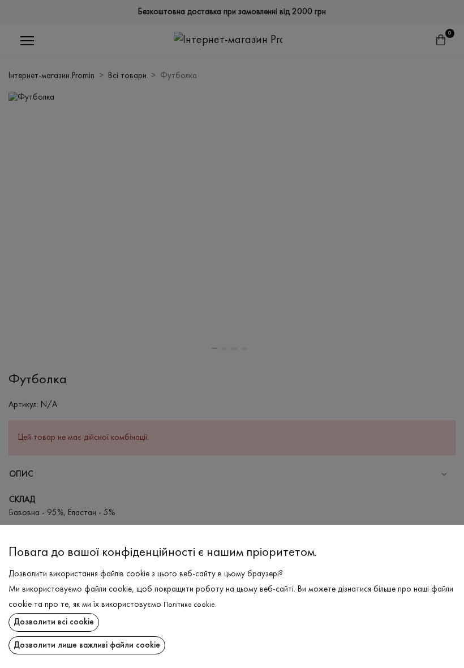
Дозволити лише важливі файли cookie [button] (87, 645)
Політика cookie (189, 605)
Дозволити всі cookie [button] (54, 622)
